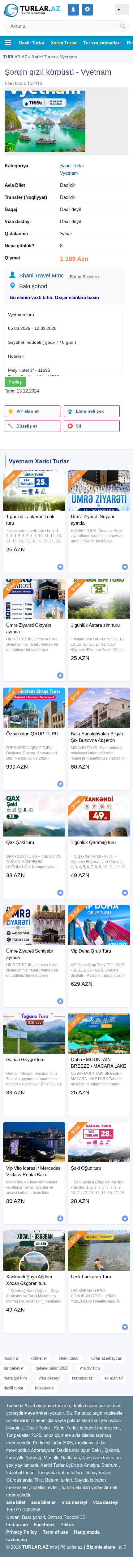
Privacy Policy (21, 1532)
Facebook (44, 1524)
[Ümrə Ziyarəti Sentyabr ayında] (34, 912)
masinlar (11, 1358)
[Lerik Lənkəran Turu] (99, 1238)
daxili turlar (13, 1388)
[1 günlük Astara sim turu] (99, 587)
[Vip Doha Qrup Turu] (99, 912)
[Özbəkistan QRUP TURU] (34, 695)
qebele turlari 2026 (52, 1368)
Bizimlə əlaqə (100, 1547)
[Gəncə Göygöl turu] (34, 1021)
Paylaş (15, 381)
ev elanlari (114, 1378)
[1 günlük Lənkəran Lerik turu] (34, 478)
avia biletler (43, 1502)
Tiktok (67, 1524)
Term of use (55, 1532)
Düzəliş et (26, 426)
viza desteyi (49, 1378)
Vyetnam (68, 56)
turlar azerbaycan (106, 1358)
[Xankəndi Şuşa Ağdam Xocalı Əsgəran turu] (34, 1238)
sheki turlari (69, 1358)
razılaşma (16, 1539)
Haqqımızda (87, 1532)
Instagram (17, 1524)
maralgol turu (15, 1378)
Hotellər (15, 356)
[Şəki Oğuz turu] (99, 1129)
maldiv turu (90, 1368)
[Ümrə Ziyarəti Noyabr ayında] (99, 478)
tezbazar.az (82, 1378)
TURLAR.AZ (15, 56)
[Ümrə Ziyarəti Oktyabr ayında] (34, 587)
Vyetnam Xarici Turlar (39, 461)
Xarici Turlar (43, 56)
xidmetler (39, 1358)
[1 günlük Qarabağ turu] (99, 804)
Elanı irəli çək (90, 411)
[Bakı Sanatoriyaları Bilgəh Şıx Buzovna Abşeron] (99, 695)
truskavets (44, 1388)
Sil (78, 426)
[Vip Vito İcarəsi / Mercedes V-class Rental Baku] (34, 1129)
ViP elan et (27, 411)
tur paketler (14, 1368)
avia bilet (15, 1502)
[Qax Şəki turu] (34, 804)
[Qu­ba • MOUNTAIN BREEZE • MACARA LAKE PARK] (99, 1021)
